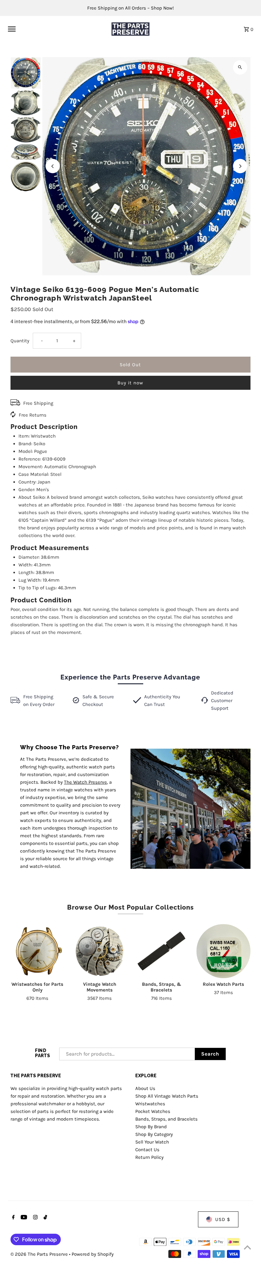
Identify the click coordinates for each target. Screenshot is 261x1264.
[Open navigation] (55, 29)
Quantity (20, 341)
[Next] (240, 166)
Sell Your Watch (152, 1142)
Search (210, 1054)
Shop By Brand (151, 1127)
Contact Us (147, 1149)
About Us (145, 1088)
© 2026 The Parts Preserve (40, 1254)
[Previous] (53, 166)
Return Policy (149, 1157)
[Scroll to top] (247, 1247)
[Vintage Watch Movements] (100, 951)
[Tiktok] (44, 1217)
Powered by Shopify (93, 1254)
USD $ (222, 1219)
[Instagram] (35, 1217)
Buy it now (130, 383)
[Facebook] (13, 1217)
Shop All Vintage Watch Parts (166, 1096)
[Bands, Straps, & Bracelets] (161, 951)
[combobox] (127, 1054)
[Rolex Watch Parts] (223, 951)
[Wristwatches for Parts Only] (38, 951)
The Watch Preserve (85, 782)
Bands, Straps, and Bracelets (166, 1119)
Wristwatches (150, 1104)
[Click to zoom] (240, 67)
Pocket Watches (152, 1111)
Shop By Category (154, 1134)
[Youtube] (23, 1217)
